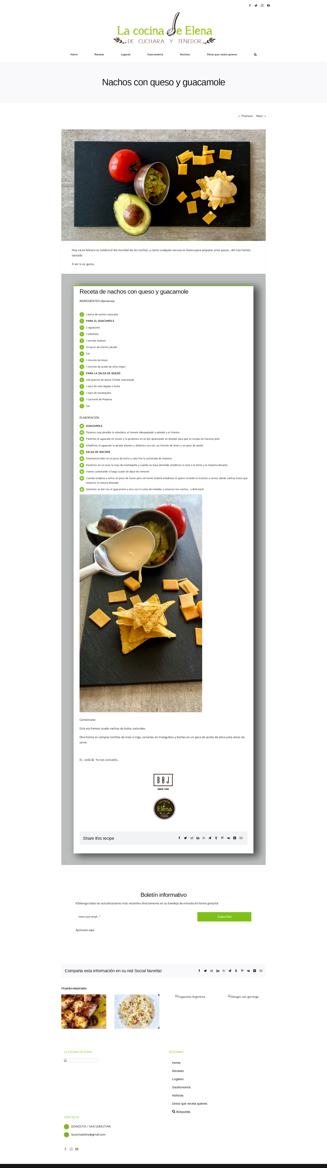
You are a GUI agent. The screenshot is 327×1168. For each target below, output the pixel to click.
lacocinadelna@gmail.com (88, 1134)
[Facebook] (179, 838)
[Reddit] (192, 838)
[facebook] (249, 5)
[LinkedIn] (198, 838)
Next (259, 116)
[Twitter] (185, 838)
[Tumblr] (216, 838)
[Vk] (228, 838)
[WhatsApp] (204, 838)
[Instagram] (71, 1149)
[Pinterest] (222, 838)
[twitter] (256, 5)
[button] (255, 54)
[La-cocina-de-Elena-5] (163, 8)
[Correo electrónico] (241, 838)
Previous (247, 116)
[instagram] (262, 5)
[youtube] (268, 5)
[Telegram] (210, 838)
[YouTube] (76, 1149)
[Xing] (235, 838)
